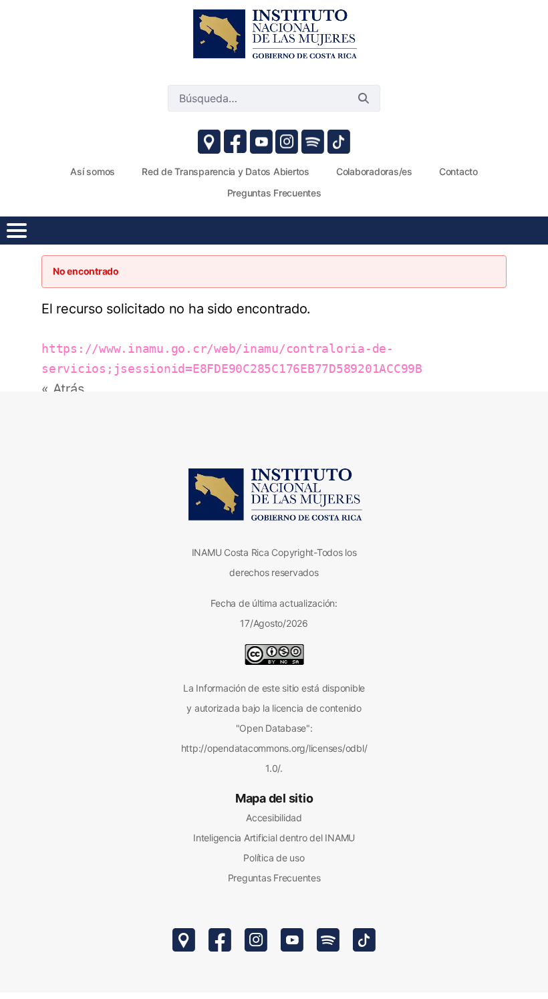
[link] (274, 33)
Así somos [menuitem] (92, 171)
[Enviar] (363, 98)
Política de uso (273, 857)
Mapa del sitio (274, 798)
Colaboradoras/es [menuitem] (374, 171)
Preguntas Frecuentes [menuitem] (274, 192)
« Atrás (62, 389)
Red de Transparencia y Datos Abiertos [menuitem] (225, 171)
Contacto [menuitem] (458, 171)
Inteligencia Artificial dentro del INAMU (274, 837)
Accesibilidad (274, 817)
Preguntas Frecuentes (274, 877)
